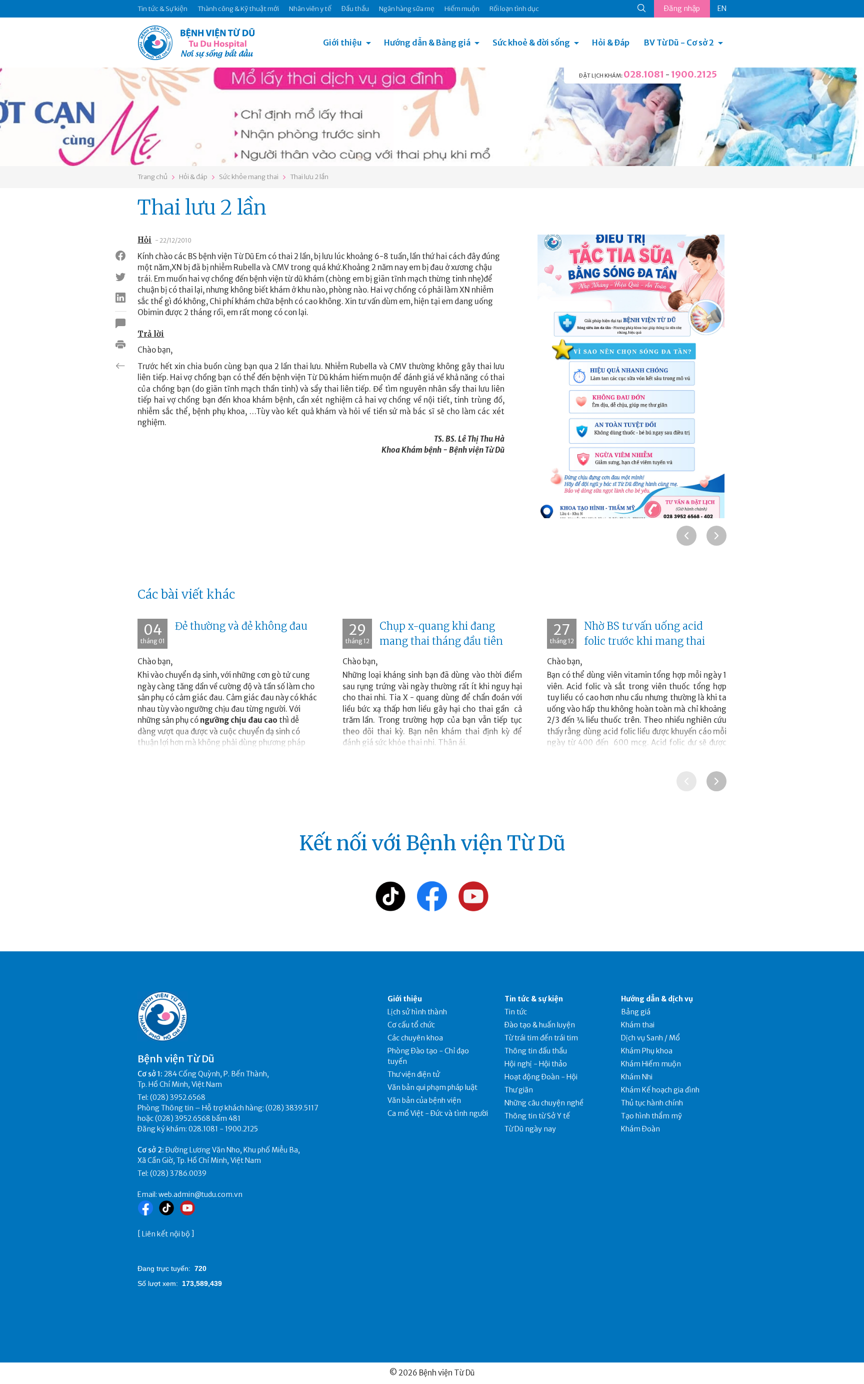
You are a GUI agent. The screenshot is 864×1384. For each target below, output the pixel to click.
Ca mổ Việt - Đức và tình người (438, 1113)
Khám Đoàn (640, 1128)
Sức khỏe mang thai (248, 177)
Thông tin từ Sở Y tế (537, 1115)
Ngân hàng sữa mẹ (406, 9)
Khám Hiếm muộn (651, 1063)
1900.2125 (694, 74)
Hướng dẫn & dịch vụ (657, 998)
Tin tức (515, 1011)
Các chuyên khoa (415, 1037)
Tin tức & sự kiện (533, 998)
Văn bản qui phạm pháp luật (433, 1087)
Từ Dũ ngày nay (530, 1128)
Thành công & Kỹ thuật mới (238, 9)
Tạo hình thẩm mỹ (651, 1115)
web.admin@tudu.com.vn (200, 1194)
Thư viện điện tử (414, 1074)
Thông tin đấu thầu (535, 1050)
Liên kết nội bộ (166, 1233)
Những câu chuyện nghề (544, 1102)
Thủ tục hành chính (652, 1102)
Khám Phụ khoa (646, 1050)
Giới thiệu (342, 43)
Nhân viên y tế (310, 9)
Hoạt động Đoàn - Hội (541, 1076)
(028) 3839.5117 (292, 1107)
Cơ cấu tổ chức (411, 1024)
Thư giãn (518, 1089)
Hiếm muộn (462, 9)
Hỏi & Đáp (611, 43)
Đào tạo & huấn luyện (539, 1024)
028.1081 (644, 74)
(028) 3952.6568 (178, 1097)
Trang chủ (153, 177)
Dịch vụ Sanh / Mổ (650, 1037)
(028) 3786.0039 (178, 1173)
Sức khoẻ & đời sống (531, 43)
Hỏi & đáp (193, 177)
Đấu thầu (355, 9)
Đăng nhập (682, 8)
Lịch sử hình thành (417, 1011)
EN (722, 8)
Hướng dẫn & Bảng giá (427, 43)
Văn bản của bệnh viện (424, 1100)
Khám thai (637, 1024)
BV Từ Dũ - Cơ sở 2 (679, 43)
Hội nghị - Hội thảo (535, 1063)
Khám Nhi (636, 1076)
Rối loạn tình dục (514, 9)
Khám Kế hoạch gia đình (660, 1089)
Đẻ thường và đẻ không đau (241, 626)
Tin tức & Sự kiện (163, 9)
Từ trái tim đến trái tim (541, 1037)
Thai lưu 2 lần (309, 177)
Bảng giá (635, 1011)
